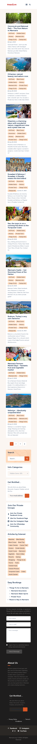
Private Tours (23, 85)
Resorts (11, 557)
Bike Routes (20, 539)
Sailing (18, 557)
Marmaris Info (20, 36)
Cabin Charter (13, 545)
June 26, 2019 (13, 239)
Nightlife (11, 554)
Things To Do (13, 39)
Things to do (21, 560)
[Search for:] (18, 459)
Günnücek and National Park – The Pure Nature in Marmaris (18, 28)
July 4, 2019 (12, 42)
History (11, 36)
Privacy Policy (13, 719)
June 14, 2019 (22, 331)
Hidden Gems (21, 33)
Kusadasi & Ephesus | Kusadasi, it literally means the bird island (17, 176)
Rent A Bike (20, 554)
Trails (17, 563)
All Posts (11, 33)
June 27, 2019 (22, 190)
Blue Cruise (20, 79)
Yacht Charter (13, 574)
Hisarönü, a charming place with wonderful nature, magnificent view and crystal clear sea (18, 124)
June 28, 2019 (13, 91)
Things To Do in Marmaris (19, 588)
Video (23, 572)
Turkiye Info (22, 39)
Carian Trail (23, 545)
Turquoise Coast (14, 572)
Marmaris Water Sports (19, 594)
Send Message (14, 651)
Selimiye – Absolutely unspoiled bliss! (17, 412)
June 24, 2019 (13, 286)
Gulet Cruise (13, 551)
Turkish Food (13, 566)
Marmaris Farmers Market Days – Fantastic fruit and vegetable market (18, 367)
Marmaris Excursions (19, 591)
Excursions (12, 133)
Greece (11, 548)
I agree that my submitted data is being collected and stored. (18, 646)
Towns (11, 563)
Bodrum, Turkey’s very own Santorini (17, 317)
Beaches (11, 539)
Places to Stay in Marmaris (19, 600)
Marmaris (22, 551)
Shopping (12, 560)
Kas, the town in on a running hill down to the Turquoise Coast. (18, 225)
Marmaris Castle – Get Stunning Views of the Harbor (17, 272)
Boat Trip (21, 542)
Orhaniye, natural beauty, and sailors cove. (18, 75)
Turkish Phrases (14, 569)
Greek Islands (20, 548)
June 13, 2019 (13, 378)
